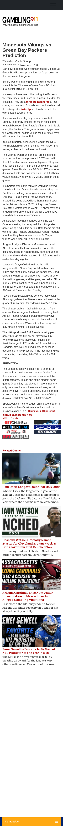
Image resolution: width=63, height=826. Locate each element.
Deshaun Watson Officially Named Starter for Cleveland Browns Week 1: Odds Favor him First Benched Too (29, 543)
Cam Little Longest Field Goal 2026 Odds (31, 486)
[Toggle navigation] (53, 5)
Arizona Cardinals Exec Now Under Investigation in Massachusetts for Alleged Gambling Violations (27, 596)
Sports (14, 418)
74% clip (26, 109)
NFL (4, 418)
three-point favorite (37, 101)
